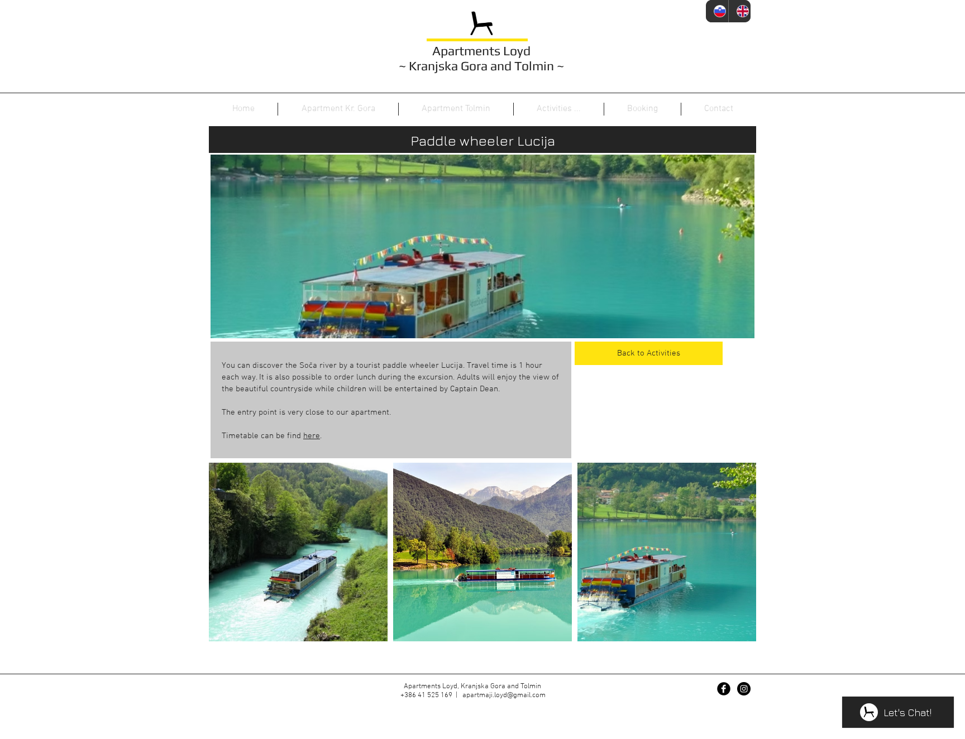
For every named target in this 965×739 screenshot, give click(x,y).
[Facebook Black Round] (723, 688)
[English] (739, 11)
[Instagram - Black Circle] (744, 688)
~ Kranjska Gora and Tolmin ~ (481, 65)
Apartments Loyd (481, 50)
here (311, 436)
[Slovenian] (717, 11)
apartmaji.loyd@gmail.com (504, 695)
